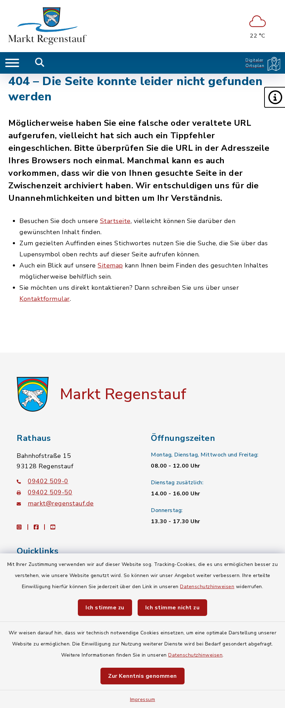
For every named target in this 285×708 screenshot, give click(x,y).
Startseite (115, 221)
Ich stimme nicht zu (172, 607)
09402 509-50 (50, 492)
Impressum (142, 699)
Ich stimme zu (105, 607)
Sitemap (110, 265)
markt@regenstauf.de (61, 503)
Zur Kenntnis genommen (142, 676)
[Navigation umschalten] (12, 62)
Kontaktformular (44, 299)
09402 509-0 (48, 481)
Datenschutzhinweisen (207, 586)
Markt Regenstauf (123, 394)
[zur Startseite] (47, 26)
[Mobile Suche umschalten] (40, 63)
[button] (274, 97)
